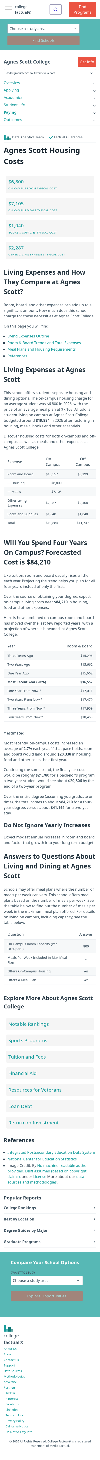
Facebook (12, 1404)
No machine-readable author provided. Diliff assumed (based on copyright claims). (47, 1171)
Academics (13, 97)
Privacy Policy (15, 1421)
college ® (23, 9)
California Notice (17, 1426)
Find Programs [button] (82, 9)
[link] (50, 83)
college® (13, 1339)
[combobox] (56, 9)
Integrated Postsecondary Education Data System (51, 1152)
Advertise (10, 1382)
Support (9, 1365)
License (39, 1176)
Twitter (10, 1393)
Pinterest (12, 1398)
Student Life (14, 104)
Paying (10, 112)
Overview (12, 82)
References (17, 355)
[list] (50, 83)
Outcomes (13, 119)
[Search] (56, 9)
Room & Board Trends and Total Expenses (44, 342)
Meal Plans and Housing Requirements (41, 349)
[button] (87, 62)
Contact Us (11, 1360)
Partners (10, 1387)
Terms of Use (14, 1415)
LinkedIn (12, 1410)
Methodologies (14, 1376)
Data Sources (13, 1371)
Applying (11, 90)
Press (7, 1354)
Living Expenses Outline (28, 336)
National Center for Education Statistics (42, 1159)
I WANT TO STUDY (23, 1272)
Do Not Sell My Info (19, 1432)
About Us (10, 1349)
